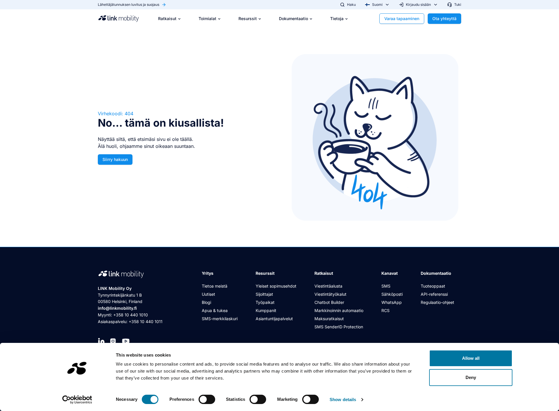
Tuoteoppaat (433, 286)
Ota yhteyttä (444, 18)
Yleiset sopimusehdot (276, 286)
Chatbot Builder (329, 302)
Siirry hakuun (115, 159)
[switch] (207, 399)
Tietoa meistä (214, 286)
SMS (385, 286)
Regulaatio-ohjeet (437, 302)
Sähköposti (392, 294)
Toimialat (207, 18)
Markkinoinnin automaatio (338, 310)
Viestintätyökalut (330, 294)
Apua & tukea (215, 310)
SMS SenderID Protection (338, 326)
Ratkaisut (167, 18)
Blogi (206, 302)
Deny (471, 377)
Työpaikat (265, 302)
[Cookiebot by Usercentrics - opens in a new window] (77, 399)
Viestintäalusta (328, 286)
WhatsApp (391, 302)
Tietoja (337, 18)
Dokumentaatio (293, 18)
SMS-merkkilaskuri (220, 318)
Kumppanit (266, 310)
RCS (385, 310)
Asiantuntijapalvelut (274, 318)
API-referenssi (434, 294)
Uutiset (208, 294)
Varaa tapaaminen (401, 18)
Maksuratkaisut (329, 318)
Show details (343, 399)
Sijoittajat (264, 294)
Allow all (471, 358)
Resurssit (247, 18)
